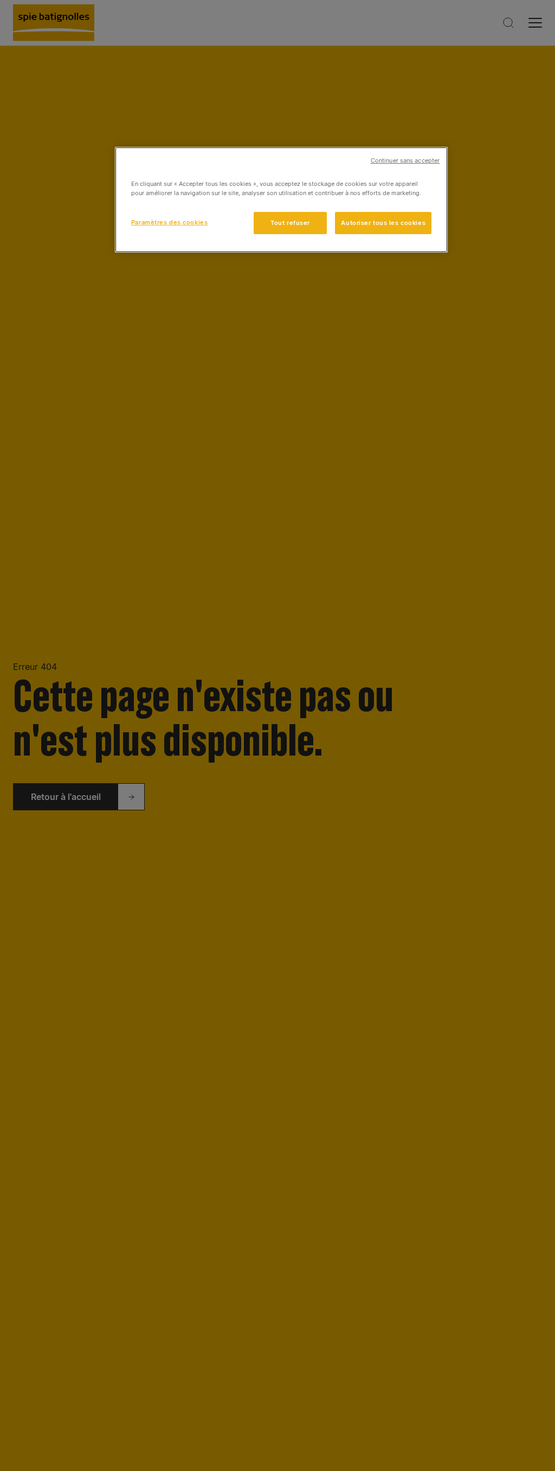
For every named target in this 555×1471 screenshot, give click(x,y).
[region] (281, 200)
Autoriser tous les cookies (383, 223)
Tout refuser (290, 223)
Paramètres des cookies (169, 222)
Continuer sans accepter (405, 160)
